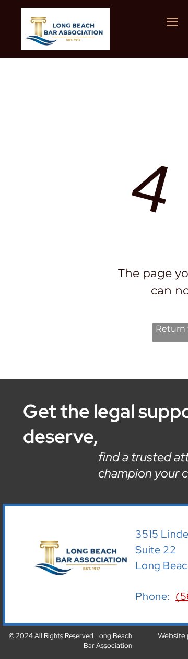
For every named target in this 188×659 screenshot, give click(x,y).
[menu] (172, 22)
